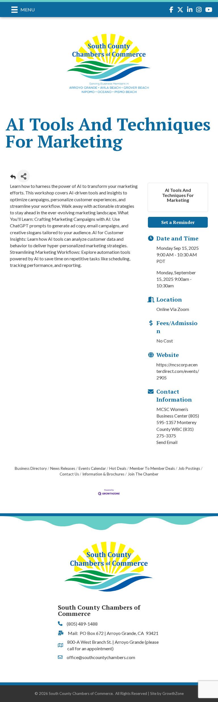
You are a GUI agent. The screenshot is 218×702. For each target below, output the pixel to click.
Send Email (166, 442)
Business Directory (31, 468)
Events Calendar (92, 468)
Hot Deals (117, 468)
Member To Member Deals (152, 468)
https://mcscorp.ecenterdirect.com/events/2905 (177, 371)
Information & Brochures (103, 474)
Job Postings (189, 468)
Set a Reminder (178, 222)
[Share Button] (23, 176)
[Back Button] (13, 177)
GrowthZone (173, 693)
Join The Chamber (143, 474)
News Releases (62, 468)
